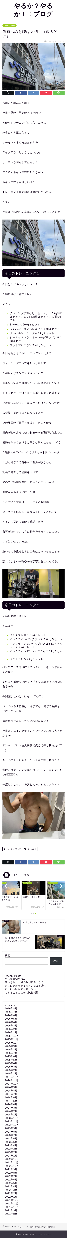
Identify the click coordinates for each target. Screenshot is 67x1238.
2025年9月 (11, 1046)
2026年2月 (11, 1029)
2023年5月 (11, 1142)
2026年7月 (11, 1011)
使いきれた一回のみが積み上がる (24, 982)
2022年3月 (11, 1189)
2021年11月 (12, 1203)
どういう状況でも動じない (20, 989)
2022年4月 (11, 1186)
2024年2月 (11, 1111)
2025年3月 (11, 1066)
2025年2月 (11, 1070)
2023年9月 (11, 1128)
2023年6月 (11, 1138)
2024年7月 (11, 1094)
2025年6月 (11, 1056)
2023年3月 (11, 1148)
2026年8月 (11, 1008)
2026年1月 (11, 1032)
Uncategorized (9, 26)
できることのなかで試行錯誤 (22, 992)
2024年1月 (11, 1114)
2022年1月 (11, 1196)
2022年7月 (11, 1176)
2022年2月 (11, 1193)
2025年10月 (12, 1042)
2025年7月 (11, 1053)
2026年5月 (11, 1018)
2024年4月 (11, 1104)
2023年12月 (12, 1118)
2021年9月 (11, 1210)
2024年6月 (11, 1097)
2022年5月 (11, 1183)
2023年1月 (11, 1155)
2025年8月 (11, 1049)
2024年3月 (11, 1107)
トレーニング (31, 849)
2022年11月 (12, 1162)
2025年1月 (11, 1073)
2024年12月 (12, 1077)
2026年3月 (11, 1025)
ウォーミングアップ (13, 849)
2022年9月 (11, 1169)
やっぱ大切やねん (15, 978)
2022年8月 (11, 1172)
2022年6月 (11, 1179)
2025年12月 (12, 1035)
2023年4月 (11, 1145)
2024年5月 (11, 1100)
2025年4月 (11, 1063)
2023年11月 (12, 1121)
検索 (7, 955)
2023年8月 (11, 1131)
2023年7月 (11, 1135)
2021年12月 (12, 1200)
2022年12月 (12, 1159)
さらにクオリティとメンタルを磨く (26, 985)
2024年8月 (11, 1090)
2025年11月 (12, 1039)
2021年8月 (11, 1213)
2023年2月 (11, 1152)
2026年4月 (11, 1022)
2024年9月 (11, 1087)
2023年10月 (12, 1124)
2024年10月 (12, 1083)
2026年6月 (11, 1015)
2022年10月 (12, 1165)
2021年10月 (12, 1207)
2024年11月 (12, 1080)
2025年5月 (11, 1059)
